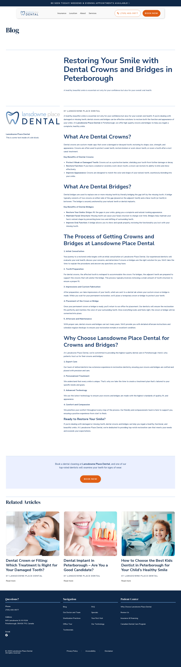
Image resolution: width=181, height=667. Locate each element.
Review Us (125, 612)
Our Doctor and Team (71, 612)
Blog (65, 607)
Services (92, 13)
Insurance (62, 13)
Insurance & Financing (129, 618)
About (83, 13)
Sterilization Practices (72, 618)
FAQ (93, 607)
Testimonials (68, 630)
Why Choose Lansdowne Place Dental (136, 607)
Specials (94, 612)
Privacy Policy (72, 651)
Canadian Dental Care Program (133, 624)
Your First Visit (97, 618)
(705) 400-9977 (12, 610)
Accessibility (90, 651)
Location (73, 13)
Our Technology (97, 624)
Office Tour (67, 624)
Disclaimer (109, 651)
